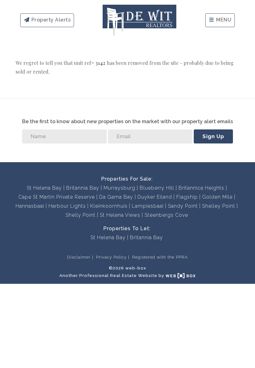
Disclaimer (78, 256)
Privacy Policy (111, 256)
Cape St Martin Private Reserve (56, 197)
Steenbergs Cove (166, 215)
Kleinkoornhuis (109, 206)
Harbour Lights (67, 206)
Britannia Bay (82, 188)
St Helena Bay (44, 188)
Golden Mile (217, 197)
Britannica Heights (201, 188)
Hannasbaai (30, 206)
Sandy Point (183, 206)
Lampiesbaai (148, 206)
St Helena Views (120, 215)
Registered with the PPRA (160, 256)
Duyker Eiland (154, 197)
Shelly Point (80, 215)
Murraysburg (119, 188)
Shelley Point (218, 206)
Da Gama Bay (116, 197)
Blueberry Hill (157, 188)
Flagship (187, 197)
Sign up (213, 136)
